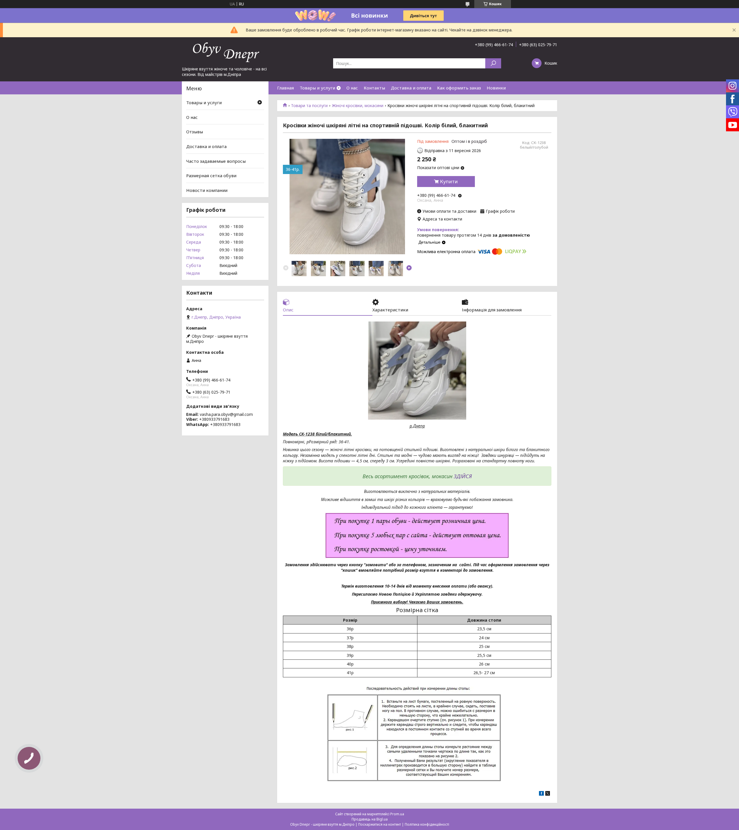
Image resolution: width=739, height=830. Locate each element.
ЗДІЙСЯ (463, 476)
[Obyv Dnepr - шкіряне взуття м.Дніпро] (225, 52)
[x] (547, 794)
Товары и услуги (317, 88)
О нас (352, 88)
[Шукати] (493, 63)
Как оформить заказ (459, 88)
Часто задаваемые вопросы (216, 161)
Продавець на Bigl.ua (370, 819)
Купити (449, 181)
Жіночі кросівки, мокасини (357, 105)
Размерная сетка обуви (211, 175)
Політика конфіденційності (427, 824)
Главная (285, 88)
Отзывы (194, 131)
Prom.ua (397, 814)
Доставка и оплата (411, 88)
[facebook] (541, 794)
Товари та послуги (309, 105)
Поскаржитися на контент (379, 824)
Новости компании (206, 190)
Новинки (496, 88)
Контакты (374, 88)
